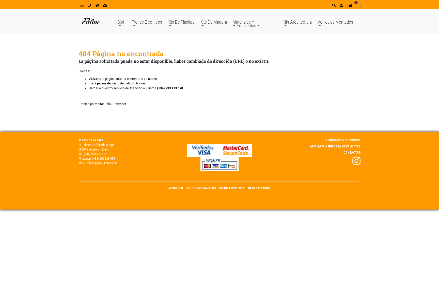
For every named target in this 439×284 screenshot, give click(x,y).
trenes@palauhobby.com (102, 163)
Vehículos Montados (335, 22)
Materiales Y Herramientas (244, 23)
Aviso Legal (175, 188)
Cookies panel (261, 188)
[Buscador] (333, 5)
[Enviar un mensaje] (97, 5)
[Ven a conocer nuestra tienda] (105, 5)
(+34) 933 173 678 (95, 154)
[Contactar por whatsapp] (82, 5)
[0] (353, 5)
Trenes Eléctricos (147, 22)
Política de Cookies (232, 188)
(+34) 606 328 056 (103, 158)
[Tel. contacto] (89, 5)
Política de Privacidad (201, 188)
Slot (120, 22)
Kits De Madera (213, 22)
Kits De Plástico (181, 22)
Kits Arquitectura (297, 22)
